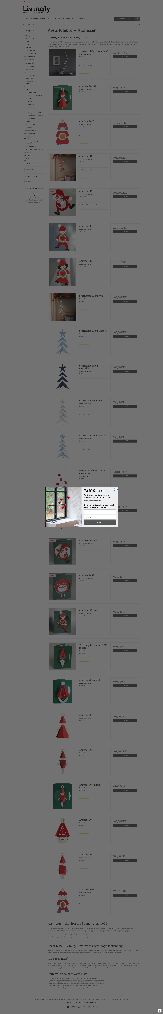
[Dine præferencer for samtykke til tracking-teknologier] (159, 1010)
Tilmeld (100, 522)
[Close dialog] (116, 489)
